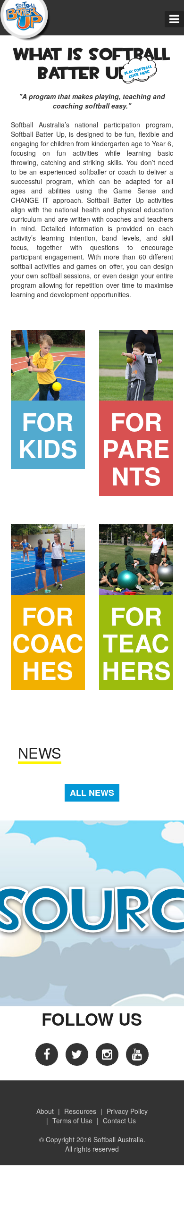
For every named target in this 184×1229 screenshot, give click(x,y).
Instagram (107, 1054)
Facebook (47, 1054)
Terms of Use (72, 1120)
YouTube (137, 1054)
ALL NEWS (92, 792)
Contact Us (119, 1120)
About (45, 1111)
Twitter (77, 1054)
